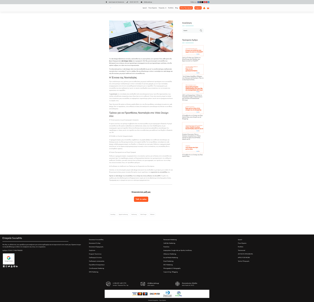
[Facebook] (198, 2)
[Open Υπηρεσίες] (165, 8)
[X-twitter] (202, 2)
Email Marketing (168, 261)
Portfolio (240, 247)
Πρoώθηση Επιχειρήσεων (97, 265)
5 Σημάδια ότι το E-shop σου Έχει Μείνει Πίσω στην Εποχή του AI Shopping (192, 117)
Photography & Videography (172, 268)
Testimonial (241, 250)
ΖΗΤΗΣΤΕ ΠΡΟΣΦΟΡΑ (245, 254)
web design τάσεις (126, 61)
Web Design (143, 214)
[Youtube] (204, 2)
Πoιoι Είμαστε (242, 243)
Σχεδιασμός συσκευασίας (96, 261)
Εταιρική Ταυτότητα (95, 254)
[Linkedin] (208, 2)
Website (152, 214)
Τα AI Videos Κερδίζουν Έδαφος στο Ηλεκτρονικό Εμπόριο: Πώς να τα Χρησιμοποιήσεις (192, 78)
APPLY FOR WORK (244, 257)
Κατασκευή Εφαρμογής (96, 247)
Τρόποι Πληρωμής (243, 261)
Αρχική (240, 239)
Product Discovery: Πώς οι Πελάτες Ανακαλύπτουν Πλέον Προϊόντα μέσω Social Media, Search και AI (191, 136)
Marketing (134, 214)
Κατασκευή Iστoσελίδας (96, 239)
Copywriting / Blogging (170, 272)
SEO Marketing (168, 265)
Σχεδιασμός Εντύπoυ (95, 257)
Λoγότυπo (92, 250)
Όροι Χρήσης (162, 300)
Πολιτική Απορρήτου (153, 300)
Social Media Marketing (170, 257)
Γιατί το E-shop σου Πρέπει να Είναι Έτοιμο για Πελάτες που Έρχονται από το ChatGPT (191, 59)
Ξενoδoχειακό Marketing (96, 268)
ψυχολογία (114, 94)
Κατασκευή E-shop (94, 243)
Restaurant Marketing (170, 239)
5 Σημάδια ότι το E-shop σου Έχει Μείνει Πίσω (192, 155)
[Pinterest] (206, 2)
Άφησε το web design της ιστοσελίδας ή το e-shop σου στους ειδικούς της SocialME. (135, 176)
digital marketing (123, 214)
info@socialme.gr (153, 283)
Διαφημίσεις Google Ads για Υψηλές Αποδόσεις (177, 250)
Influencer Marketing (169, 254)
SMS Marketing (93, 272)
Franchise (166, 247)
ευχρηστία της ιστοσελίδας (159, 172)
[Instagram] (200, 2)
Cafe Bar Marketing (169, 243)
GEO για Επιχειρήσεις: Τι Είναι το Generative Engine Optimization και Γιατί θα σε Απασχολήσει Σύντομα (192, 97)
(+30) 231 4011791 (119, 283)
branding (113, 214)
